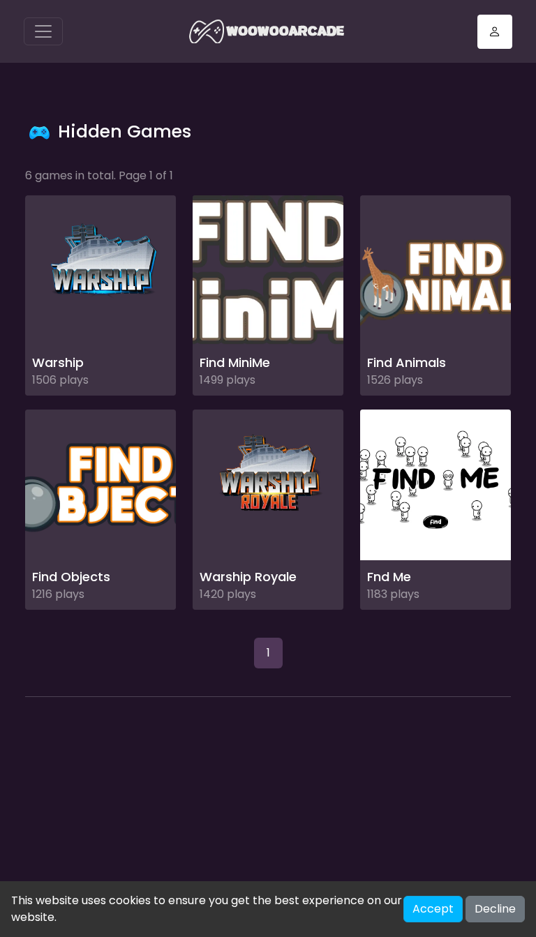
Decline (495, 909)
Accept (433, 909)
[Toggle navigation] (43, 31)
